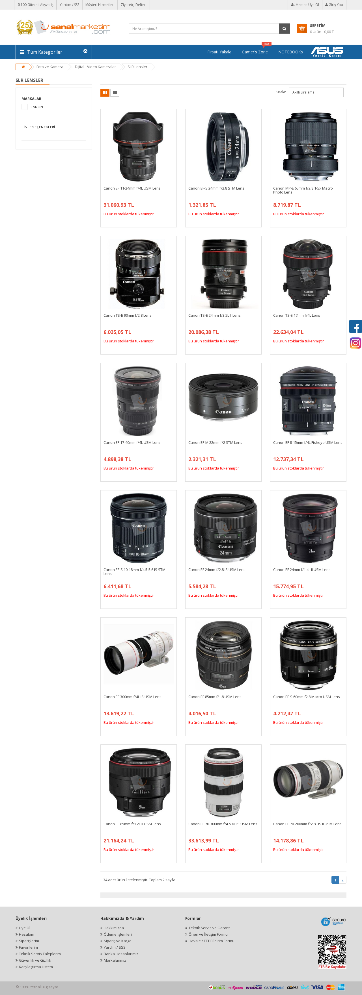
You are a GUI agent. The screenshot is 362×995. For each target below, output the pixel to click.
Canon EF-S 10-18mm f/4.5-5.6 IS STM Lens (134, 571)
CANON (37, 107)
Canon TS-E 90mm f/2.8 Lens (128, 315)
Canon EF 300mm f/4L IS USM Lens (132, 696)
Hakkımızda (114, 927)
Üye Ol (24, 927)
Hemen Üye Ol (307, 4)
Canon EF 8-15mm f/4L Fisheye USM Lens (307, 442)
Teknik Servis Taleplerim (40, 953)
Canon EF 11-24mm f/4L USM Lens (132, 188)
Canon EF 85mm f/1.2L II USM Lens (132, 823)
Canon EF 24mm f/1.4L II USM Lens (302, 569)
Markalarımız (115, 960)
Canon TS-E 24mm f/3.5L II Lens (214, 315)
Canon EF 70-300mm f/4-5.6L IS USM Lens (222, 823)
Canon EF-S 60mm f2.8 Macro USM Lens (306, 696)
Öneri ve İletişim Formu (208, 934)
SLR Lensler (137, 66)
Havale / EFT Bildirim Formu (211, 940)
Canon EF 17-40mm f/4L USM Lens (132, 442)
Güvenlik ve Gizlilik (35, 960)
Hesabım (26, 934)
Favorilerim (28, 947)
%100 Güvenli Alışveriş (35, 4)
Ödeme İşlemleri (118, 934)
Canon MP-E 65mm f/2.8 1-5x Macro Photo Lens (303, 190)
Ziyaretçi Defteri (133, 4)
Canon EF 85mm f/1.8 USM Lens (215, 696)
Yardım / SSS (69, 4)
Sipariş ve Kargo (118, 940)
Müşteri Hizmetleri (100, 4)
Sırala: (281, 92)
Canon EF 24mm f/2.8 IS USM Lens (216, 569)
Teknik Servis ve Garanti (209, 927)
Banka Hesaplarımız (121, 953)
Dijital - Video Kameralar (95, 66)
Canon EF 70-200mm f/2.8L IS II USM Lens (307, 823)
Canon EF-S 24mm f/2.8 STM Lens (216, 188)
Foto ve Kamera (49, 66)
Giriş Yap (335, 4)
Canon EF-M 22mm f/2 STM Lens (215, 442)
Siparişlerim (29, 940)
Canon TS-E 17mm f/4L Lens (296, 315)
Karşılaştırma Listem (36, 966)
